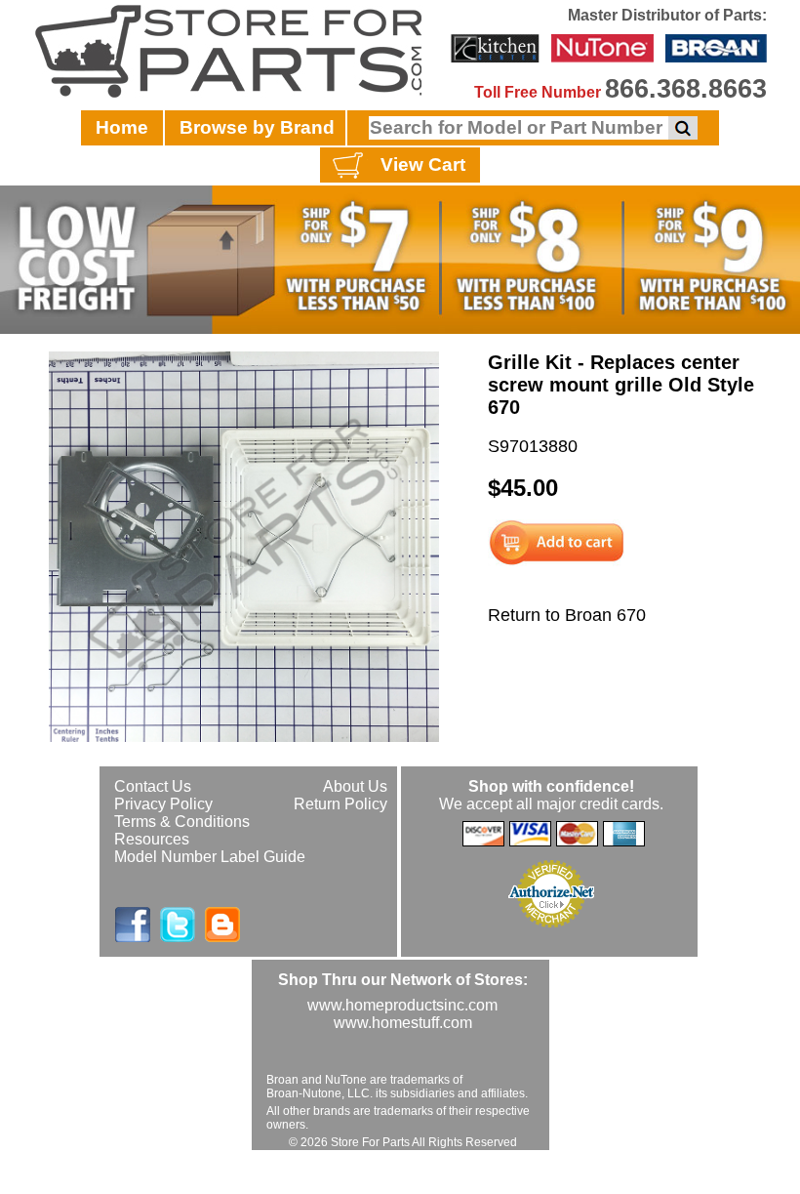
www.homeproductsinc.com (402, 1005)
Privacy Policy (163, 804)
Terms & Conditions (182, 821)
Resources (151, 839)
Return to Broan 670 (567, 615)
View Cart (422, 164)
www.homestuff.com (403, 1022)
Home (122, 127)
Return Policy (340, 804)
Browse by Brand (257, 127)
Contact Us (152, 786)
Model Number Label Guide (209, 856)
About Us (355, 786)
